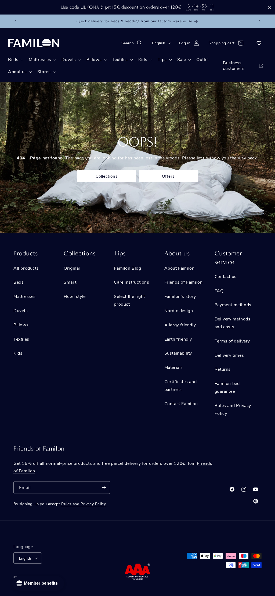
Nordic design (178, 310)
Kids (17, 353)
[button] (133, 43)
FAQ (219, 290)
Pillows (20, 324)
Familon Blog (127, 268)
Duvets (20, 310)
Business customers (233, 65)
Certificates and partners (180, 385)
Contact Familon (181, 403)
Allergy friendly (180, 324)
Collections (107, 176)
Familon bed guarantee (227, 387)
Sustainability (178, 353)
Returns (223, 369)
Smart (70, 282)
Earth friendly (178, 339)
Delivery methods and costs (233, 322)
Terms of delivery (232, 341)
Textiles (21, 339)
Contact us (226, 276)
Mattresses (24, 296)
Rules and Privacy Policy (233, 409)
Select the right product (129, 300)
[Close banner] (269, 7)
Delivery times (229, 355)
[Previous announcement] (15, 21)
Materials (173, 367)
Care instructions (131, 282)
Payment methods (233, 304)
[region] (137, 7)
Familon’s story (180, 296)
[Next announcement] (260, 21)
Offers (168, 176)
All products (26, 268)
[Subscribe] (104, 487)
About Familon (179, 268)
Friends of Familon (183, 282)
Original (72, 268)
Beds (18, 282)
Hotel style (75, 296)
